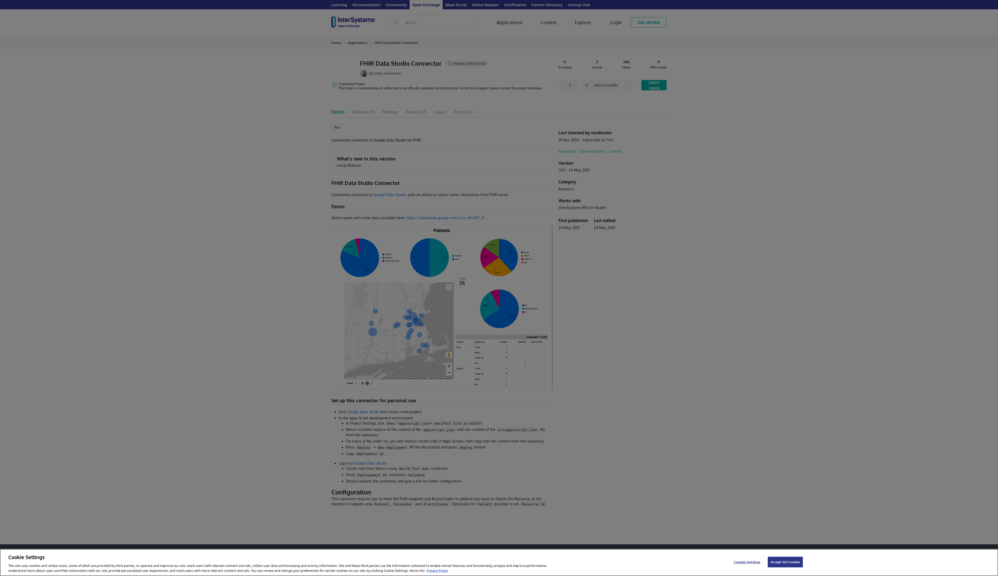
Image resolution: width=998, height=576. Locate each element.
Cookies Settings (747, 562)
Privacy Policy (437, 570)
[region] (499, 562)
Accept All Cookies (785, 562)
